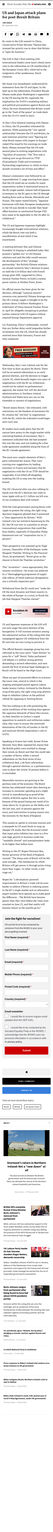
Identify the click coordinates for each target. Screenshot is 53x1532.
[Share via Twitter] (11, 34)
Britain (17, 1107)
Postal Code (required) (17, 987)
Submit (26, 1050)
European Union (33, 1107)
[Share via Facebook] (5, 34)
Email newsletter (14, 1011)
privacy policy (15, 1042)
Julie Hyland (7, 23)
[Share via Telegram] (23, 34)
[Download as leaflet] (36, 34)
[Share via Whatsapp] (17, 34)
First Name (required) (16, 937)
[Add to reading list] (47, 34)
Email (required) (13, 962)
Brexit (6, 1107)
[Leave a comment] (41, 34)
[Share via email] (30, 34)
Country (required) (15, 999)
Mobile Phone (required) (18, 974)
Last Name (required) (16, 950)
